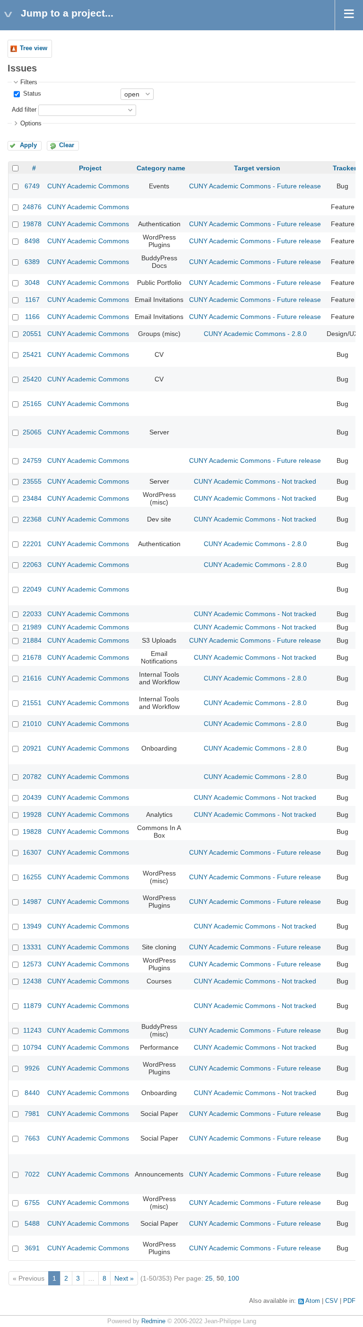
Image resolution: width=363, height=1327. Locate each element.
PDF (349, 1301)
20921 (32, 748)
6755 (32, 1202)
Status (31, 93)
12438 (32, 981)
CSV (331, 1301)
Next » (124, 1278)
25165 (32, 403)
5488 (32, 1223)
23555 (32, 481)
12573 (32, 964)
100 (233, 1278)
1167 (32, 299)
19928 (32, 814)
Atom (312, 1301)
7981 (32, 1113)
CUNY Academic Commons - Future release (255, 186)
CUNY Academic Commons (88, 186)
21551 (32, 703)
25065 (32, 432)
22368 (32, 519)
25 (209, 1278)
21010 (32, 723)
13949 (32, 926)
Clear (66, 145)
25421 (32, 354)
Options (31, 123)
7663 (32, 1138)
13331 (32, 947)
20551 (32, 333)
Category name (161, 168)
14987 (32, 901)
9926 (32, 1068)
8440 (32, 1093)
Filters (28, 82)
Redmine (153, 1321)
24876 (32, 207)
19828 (32, 831)
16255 (32, 877)
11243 (32, 1030)
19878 (32, 224)
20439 (32, 797)
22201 (32, 544)
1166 (32, 316)
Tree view (33, 48)
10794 (32, 1047)
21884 (32, 640)
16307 (32, 852)
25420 (32, 379)
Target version (257, 168)
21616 (32, 678)
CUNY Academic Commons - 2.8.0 (255, 333)
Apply (28, 145)
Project (90, 168)
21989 (32, 627)
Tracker (344, 168)
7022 (32, 1174)
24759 (32, 460)
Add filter (24, 109)
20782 (32, 776)
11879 (32, 1005)
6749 (32, 186)
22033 (32, 614)
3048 (32, 282)
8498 (32, 241)
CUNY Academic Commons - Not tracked (255, 481)
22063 (32, 564)
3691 (32, 1248)
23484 (32, 498)
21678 (32, 657)
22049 (32, 589)
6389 (32, 261)
